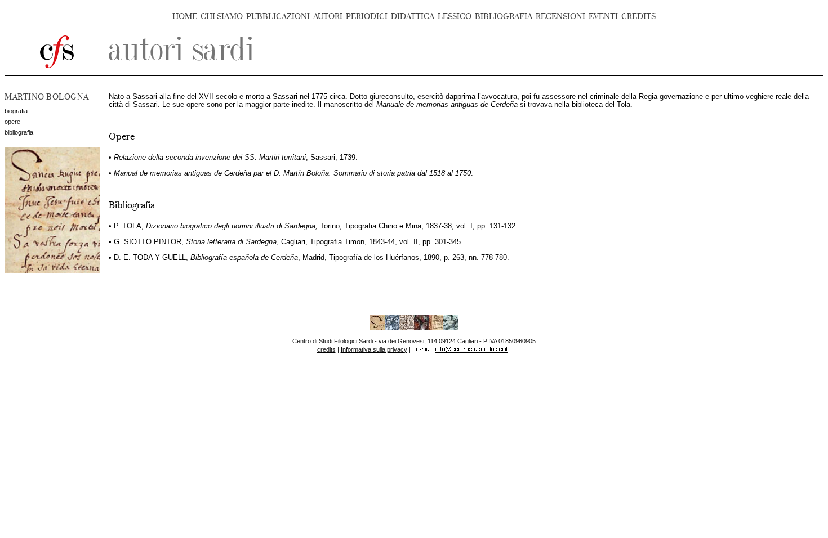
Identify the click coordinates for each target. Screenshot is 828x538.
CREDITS (638, 16)
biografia (16, 110)
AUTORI (327, 16)
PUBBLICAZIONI (278, 16)
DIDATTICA (412, 16)
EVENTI (603, 16)
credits (326, 349)
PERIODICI (367, 16)
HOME (184, 16)
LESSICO (454, 16)
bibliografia (19, 132)
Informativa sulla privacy (374, 349)
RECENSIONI (560, 16)
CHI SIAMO (222, 16)
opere (12, 121)
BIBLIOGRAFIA (503, 16)
